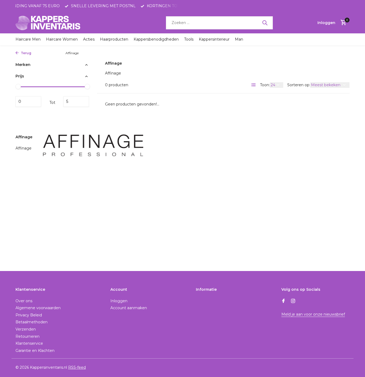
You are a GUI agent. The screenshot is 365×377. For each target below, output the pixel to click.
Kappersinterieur (214, 39)
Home (38, 53)
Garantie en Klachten (35, 350)
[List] (253, 85)
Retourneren (27, 336)
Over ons (23, 301)
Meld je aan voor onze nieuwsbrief (313, 314)
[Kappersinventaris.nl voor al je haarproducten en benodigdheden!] (48, 22)
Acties (89, 39)
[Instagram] (293, 301)
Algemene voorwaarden (38, 307)
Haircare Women (62, 39)
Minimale (28, 101)
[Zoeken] (265, 22)
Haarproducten (114, 39)
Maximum (76, 101)
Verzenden (25, 329)
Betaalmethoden (31, 322)
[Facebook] (283, 301)
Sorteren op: (298, 85)
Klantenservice (29, 343)
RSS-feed (77, 367)
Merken (54, 53)
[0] (342, 22)
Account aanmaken (128, 307)
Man (239, 39)
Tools (188, 39)
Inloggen (118, 301)
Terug (25, 53)
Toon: (265, 85)
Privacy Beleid (28, 315)
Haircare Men (28, 39)
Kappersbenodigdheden (156, 39)
